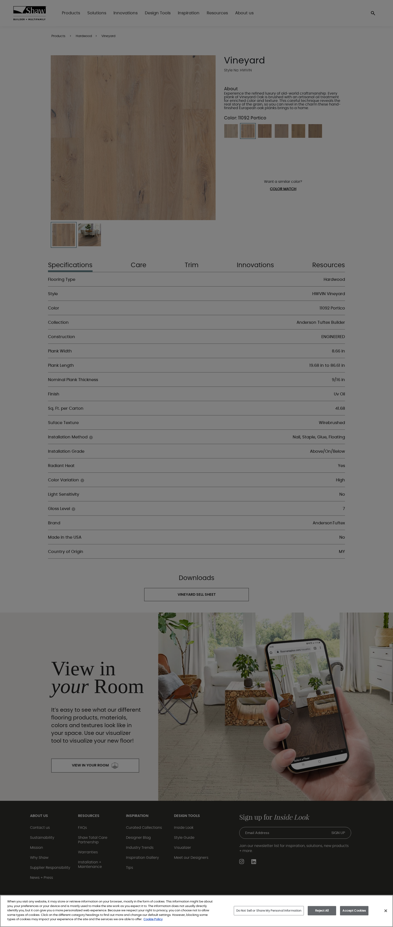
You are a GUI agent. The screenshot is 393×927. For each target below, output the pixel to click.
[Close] (386, 911)
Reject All (322, 910)
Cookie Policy (153, 919)
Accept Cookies (354, 910)
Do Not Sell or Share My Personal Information (269, 910)
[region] (196, 911)
